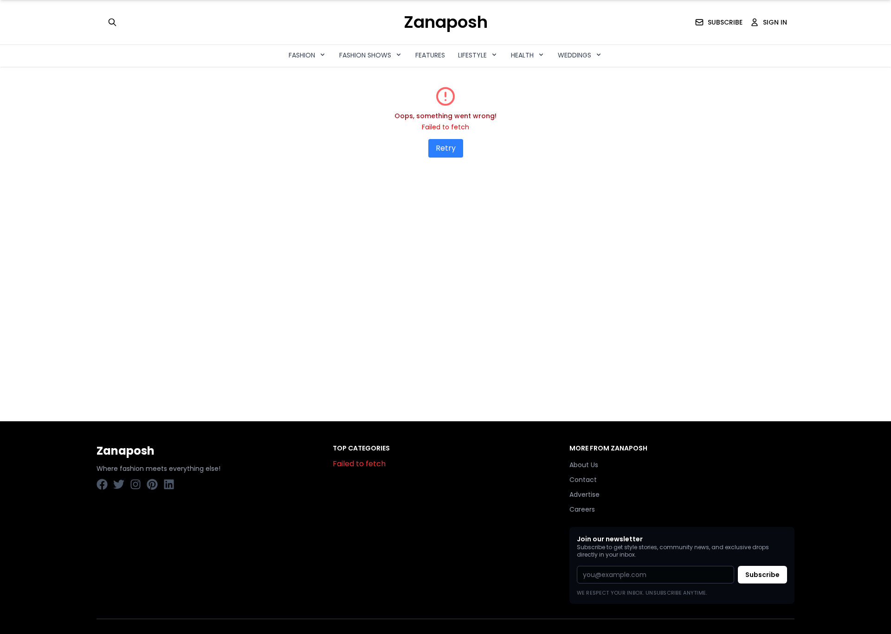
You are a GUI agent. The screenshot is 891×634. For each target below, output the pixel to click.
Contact (583, 479)
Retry (446, 148)
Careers (582, 509)
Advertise (584, 494)
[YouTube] (135, 484)
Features (430, 55)
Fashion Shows (365, 55)
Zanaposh (446, 22)
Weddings (574, 55)
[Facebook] (102, 484)
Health (522, 55)
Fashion (302, 55)
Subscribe (762, 574)
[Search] (112, 22)
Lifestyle (472, 55)
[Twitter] (118, 484)
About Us (583, 464)
